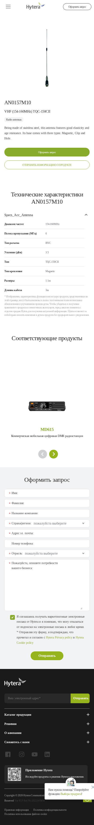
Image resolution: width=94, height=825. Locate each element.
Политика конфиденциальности (49, 809)
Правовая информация (16, 809)
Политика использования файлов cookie (25, 814)
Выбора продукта (70, 794)
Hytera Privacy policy (59, 637)
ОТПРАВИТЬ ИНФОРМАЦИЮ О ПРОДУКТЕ (46, 165)
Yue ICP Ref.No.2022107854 (29, 800)
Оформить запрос (77, 6)
